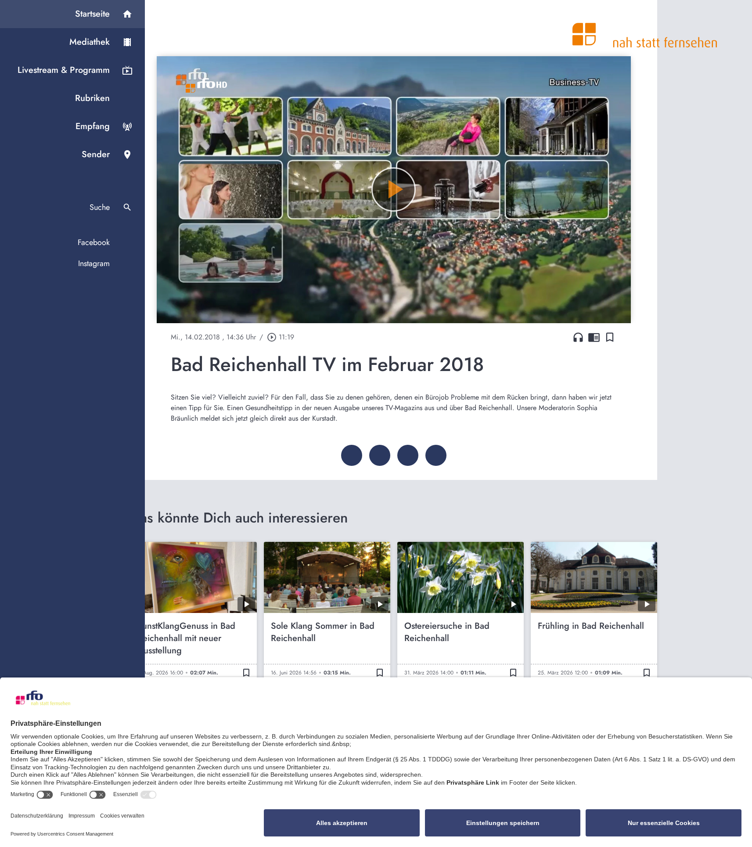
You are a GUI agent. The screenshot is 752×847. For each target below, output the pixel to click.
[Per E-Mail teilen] (435, 455)
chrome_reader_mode (594, 337)
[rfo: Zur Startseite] (644, 28)
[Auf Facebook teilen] (351, 455)
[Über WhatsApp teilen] (407, 455)
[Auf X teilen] (379, 455)
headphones (578, 337)
